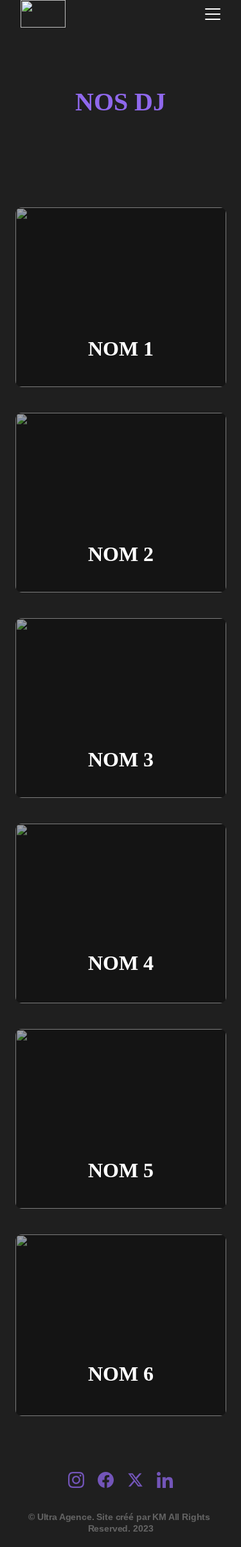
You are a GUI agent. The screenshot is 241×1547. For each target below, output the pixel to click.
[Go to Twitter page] (141, 1480)
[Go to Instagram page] (82, 1480)
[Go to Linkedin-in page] (165, 1480)
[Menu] (212, 14)
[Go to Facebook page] (112, 1480)
